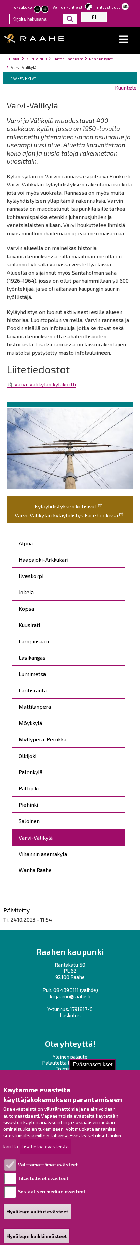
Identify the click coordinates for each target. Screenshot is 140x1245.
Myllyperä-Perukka (42, 739)
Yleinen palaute (70, 1056)
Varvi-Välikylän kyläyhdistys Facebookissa (66, 515)
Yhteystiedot (108, 7)
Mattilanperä (35, 706)
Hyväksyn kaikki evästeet (36, 1236)
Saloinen (29, 821)
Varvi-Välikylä (36, 837)
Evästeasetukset (92, 1064)
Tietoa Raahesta (68, 59)
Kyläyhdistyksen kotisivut (66, 506)
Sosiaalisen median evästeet (51, 1191)
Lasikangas (32, 657)
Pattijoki (29, 788)
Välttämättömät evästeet (48, 1164)
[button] (124, 39)
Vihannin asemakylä (43, 853)
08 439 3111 (66, 990)
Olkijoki (27, 755)
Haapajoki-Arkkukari (43, 559)
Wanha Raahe (35, 870)
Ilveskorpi (31, 576)
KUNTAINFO (36, 59)
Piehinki (28, 804)
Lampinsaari (34, 641)
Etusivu (13, 59)
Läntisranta (33, 690)
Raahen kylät (101, 59)
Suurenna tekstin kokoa (45, 10)
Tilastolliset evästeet (43, 1178)
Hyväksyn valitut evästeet (37, 1211)
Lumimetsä (32, 673)
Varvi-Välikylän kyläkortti (45, 384)
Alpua (26, 543)
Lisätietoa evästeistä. (46, 1146)
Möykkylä (30, 723)
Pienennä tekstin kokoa (37, 10)
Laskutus (70, 1015)
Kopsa (26, 608)
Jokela (26, 592)
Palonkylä (30, 772)
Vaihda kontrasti (68, 7)
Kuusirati (29, 625)
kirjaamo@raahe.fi (70, 996)
